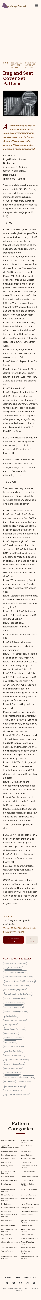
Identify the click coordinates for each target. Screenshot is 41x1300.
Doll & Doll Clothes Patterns (28, 1185)
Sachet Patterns (27, 1235)
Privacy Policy (29, 1277)
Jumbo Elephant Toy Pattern (14, 1029)
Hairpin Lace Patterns (28, 1198)
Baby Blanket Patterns (9, 1151)
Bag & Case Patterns (8, 1155)
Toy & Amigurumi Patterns (27, 1252)
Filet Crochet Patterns (29, 1189)
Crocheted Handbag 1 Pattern (15, 998)
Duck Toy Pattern (10, 1025)
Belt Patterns (6, 1162)
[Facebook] (20, 1283)
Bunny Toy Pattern (11, 1033)
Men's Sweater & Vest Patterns (9, 1216)
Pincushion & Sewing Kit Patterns (29, 1221)
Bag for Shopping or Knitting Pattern (17, 994)
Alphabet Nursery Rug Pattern (15, 990)
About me (9, 1277)
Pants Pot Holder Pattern (13, 1007)
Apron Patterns (26, 1146)
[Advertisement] (20, 32)
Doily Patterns (6, 1184)
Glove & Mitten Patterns (29, 1195)
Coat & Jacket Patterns (29, 1177)
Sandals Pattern (28, 1077)
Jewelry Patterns (27, 1207)
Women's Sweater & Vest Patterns (30, 1257)
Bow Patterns (26, 1162)
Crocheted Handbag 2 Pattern (15, 1012)
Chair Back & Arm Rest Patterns (29, 1167)
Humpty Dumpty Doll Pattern (15, 1020)
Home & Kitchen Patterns (30, 1204)
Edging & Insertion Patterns (8, 1190)
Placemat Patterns (8, 1226)
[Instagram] (27, 1283)
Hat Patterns (6, 1204)
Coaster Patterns (7, 1177)
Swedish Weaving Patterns (27, 1243)
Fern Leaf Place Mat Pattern (14, 1046)
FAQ (18, 1277)
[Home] (14, 5)
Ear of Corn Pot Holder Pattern (15, 972)
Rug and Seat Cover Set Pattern (17, 65)
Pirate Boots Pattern (12, 1077)
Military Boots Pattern (12, 1090)
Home (5, 63)
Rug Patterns (6, 1235)
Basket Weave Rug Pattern (14, 1003)
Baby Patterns (26, 1151)
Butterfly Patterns (7, 1166)
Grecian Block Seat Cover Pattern (16, 985)
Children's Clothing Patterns (8, 1172)
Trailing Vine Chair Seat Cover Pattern (18, 977)
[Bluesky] (13, 1283)
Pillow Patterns (6, 1220)
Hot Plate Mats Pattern (12, 1073)
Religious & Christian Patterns (28, 1230)
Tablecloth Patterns (28, 1247)
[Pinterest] (6, 1283)
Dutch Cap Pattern (11, 1016)
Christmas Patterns (28, 1171)
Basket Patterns (27, 1155)
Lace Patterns (6, 1211)
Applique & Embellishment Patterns (10, 1147)
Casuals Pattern (24, 1081)
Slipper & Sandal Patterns (10, 1242)
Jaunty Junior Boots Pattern (14, 1086)
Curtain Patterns (27, 1180)
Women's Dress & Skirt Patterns (9, 1257)
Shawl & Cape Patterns (29, 1238)
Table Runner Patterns (9, 1247)
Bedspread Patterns (28, 1158)
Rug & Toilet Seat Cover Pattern (16, 1060)
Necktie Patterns (27, 1215)
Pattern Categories (8, 1140)
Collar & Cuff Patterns (9, 1180)
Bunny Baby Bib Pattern (13, 1068)
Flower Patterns (7, 1195)
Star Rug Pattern (10, 1042)
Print (32, 941)
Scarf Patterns (6, 1238)
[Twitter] (34, 1283)
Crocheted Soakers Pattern (14, 1064)
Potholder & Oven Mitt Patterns (9, 1230)
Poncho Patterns (27, 1226)
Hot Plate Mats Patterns (10, 1207)
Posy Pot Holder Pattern (13, 968)
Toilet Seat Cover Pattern (13, 1051)
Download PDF (14, 939)
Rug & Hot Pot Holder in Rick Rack (16, 1095)
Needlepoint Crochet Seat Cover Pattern (19, 981)
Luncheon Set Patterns (29, 1211)
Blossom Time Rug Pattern (14, 1055)
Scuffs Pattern (9, 1081)
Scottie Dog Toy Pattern (13, 1038)
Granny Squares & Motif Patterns (10, 1199)
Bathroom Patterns (8, 1158)
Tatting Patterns (7, 1251)
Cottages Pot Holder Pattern (15, 963)
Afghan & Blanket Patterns (27, 1141)
